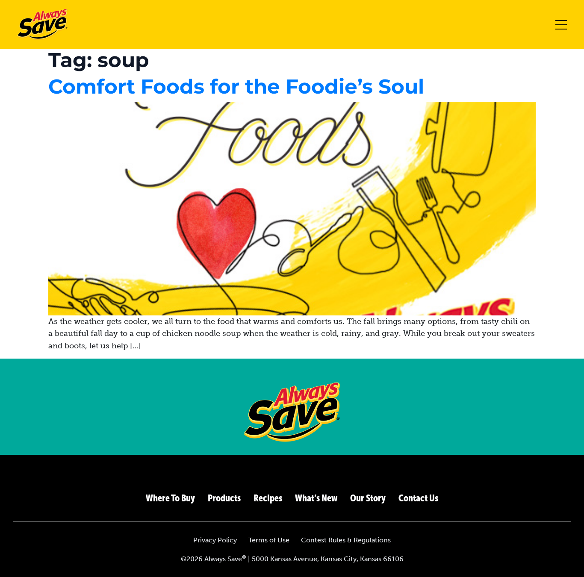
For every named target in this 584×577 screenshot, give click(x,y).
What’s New (316, 498)
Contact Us (418, 498)
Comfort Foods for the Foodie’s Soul (236, 86)
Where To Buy (170, 498)
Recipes (268, 498)
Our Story (368, 498)
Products (224, 498)
